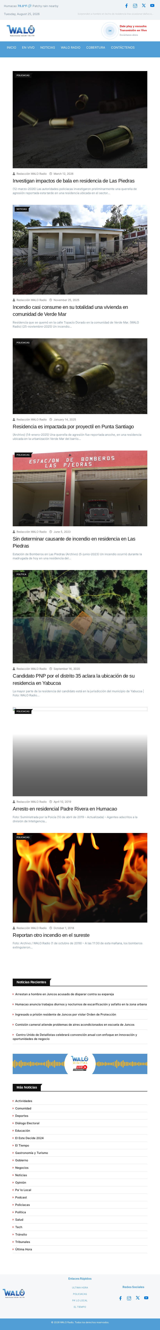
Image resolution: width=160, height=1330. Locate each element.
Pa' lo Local (23, 1190)
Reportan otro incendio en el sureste (51, 935)
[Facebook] (126, 6)
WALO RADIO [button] (70, 47)
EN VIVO (28, 47)
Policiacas (22, 1205)
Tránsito (21, 1234)
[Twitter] (144, 6)
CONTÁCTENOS (123, 47)
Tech (18, 1227)
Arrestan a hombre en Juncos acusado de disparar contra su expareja (64, 994)
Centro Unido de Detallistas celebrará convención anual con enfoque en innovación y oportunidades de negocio (75, 1037)
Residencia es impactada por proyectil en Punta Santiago (73, 426)
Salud (19, 1219)
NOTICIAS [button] (47, 47)
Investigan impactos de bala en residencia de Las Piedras (73, 181)
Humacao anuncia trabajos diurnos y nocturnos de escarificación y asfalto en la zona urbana (81, 1004)
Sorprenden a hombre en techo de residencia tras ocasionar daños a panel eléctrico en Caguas (117, 13)
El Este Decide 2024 (29, 1138)
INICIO (11, 47)
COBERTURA (95, 47)
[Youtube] (152, 6)
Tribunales (22, 1242)
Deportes (21, 1116)
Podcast (21, 1197)
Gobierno (21, 1160)
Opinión (20, 1182)
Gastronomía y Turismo (31, 1153)
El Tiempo (22, 1145)
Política (20, 1212)
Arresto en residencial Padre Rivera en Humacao (65, 809)
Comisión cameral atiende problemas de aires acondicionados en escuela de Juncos (74, 1024)
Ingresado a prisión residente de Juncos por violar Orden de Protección (65, 1014)
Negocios (21, 1168)
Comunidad (23, 1108)
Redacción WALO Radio (32, 173)
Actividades (23, 1101)
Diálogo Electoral (27, 1123)
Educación (22, 1130)
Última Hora (23, 1249)
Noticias (21, 1175)
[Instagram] (135, 6)
